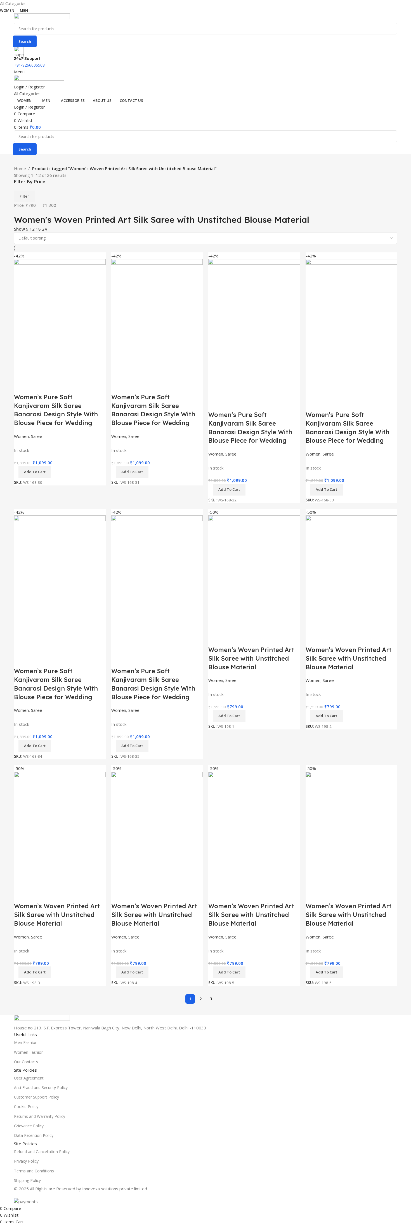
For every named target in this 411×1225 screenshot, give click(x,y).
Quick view (328, 895)
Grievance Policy (29, 1125)
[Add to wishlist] (343, 895)
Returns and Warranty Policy (39, 1116)
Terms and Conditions (34, 1171)
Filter (24, 196)
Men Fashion (25, 1042)
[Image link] (42, 1019)
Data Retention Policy (33, 1135)
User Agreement (29, 1078)
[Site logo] (42, 17)
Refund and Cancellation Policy (42, 1151)
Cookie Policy (26, 1106)
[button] (326, 972)
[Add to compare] (313, 895)
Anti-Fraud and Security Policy (41, 1087)
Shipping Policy (27, 1180)
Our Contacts (26, 1061)
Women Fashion (29, 1052)
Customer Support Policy (36, 1097)
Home (20, 168)
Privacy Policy (26, 1161)
